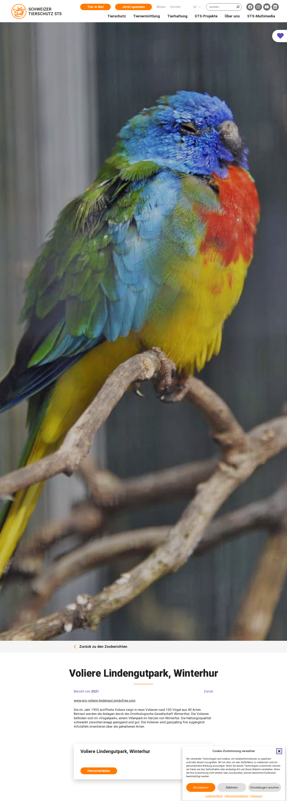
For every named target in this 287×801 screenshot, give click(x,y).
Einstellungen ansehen (264, 787)
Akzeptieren (200, 787)
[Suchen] (238, 7)
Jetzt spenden (133, 7)
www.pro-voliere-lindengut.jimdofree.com (104, 700)
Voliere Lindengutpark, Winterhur (115, 751)
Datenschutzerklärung (236, 796)
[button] (279, 751)
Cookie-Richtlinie (214, 796)
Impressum (256, 796)
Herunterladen (98, 771)
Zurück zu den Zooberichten (103, 647)
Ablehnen (232, 787)
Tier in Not (95, 7)
